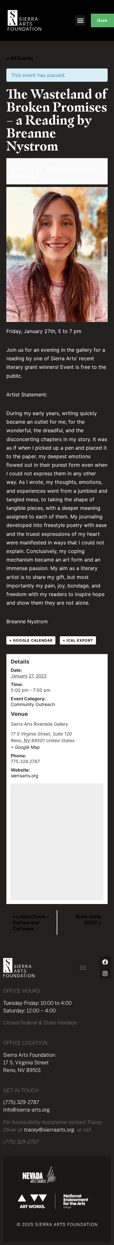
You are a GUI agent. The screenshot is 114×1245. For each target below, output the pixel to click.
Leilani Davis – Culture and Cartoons (31, 923)
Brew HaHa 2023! (88, 920)
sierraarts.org (24, 775)
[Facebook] (105, 962)
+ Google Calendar (31, 640)
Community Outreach (33, 704)
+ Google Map (25, 747)
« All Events (19, 58)
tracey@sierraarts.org (49, 1129)
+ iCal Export (78, 640)
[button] (80, 20)
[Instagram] (105, 973)
